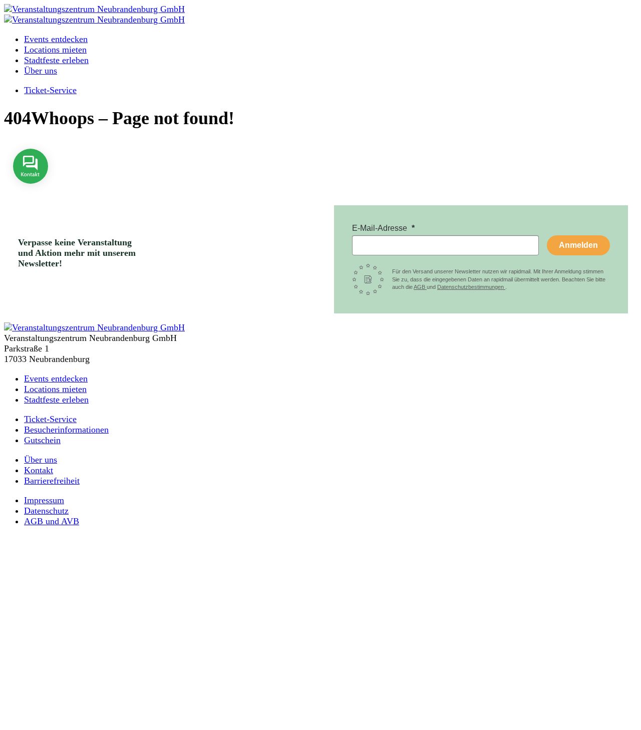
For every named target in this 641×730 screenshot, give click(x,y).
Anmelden (578, 245)
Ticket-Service (50, 90)
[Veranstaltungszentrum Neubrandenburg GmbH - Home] (94, 327)
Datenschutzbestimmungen (471, 287)
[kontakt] (30, 191)
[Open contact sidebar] (30, 191)
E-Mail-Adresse (380, 228)
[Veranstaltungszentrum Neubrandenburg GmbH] (94, 9)
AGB (420, 287)
